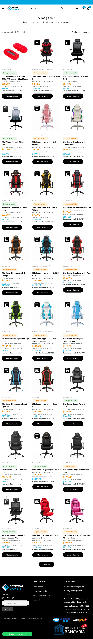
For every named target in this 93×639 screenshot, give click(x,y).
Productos (35, 22)
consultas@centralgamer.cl (74, 586)
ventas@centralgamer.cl (73, 591)
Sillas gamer (6, 69)
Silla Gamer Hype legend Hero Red (77, 207)
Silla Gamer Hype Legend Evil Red (76, 273)
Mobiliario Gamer (49, 22)
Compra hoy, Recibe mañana (42, 69)
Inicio (25, 22)
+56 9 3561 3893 (70, 595)
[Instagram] (3, 598)
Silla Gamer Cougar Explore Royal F (46, 469)
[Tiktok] (13, 598)
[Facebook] (8, 598)
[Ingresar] (77, 8)
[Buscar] (61, 8)
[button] (17, 634)
